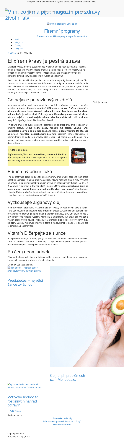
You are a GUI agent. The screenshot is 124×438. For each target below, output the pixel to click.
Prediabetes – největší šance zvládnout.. (25, 282)
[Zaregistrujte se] (89, 10)
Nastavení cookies (62, 424)
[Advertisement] (105, 149)
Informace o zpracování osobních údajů (62, 421)
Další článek (15, 411)
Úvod (16, 39)
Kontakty (80, 11)
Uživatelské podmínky (62, 418)
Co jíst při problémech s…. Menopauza (67, 377)
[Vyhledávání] (89, 14)
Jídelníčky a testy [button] (48, 11)
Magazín (31, 11)
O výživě (19, 48)
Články (18, 45)
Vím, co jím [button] (66, 11)
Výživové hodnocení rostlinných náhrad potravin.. (24, 401)
